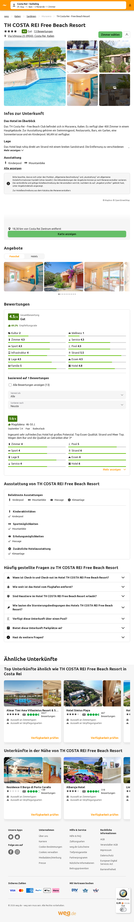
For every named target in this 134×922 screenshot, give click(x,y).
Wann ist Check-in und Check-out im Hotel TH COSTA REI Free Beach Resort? (61, 577)
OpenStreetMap (122, 200)
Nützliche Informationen (82, 863)
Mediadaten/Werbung (50, 857)
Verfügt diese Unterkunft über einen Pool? (40, 618)
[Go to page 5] (66, 294)
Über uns (43, 836)
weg (6, 16)
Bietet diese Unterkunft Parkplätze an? (37, 628)
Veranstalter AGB (109, 844)
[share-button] (126, 34)
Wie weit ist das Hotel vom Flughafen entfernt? (43, 586)
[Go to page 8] (71, 294)
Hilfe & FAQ (75, 836)
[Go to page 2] (60, 294)
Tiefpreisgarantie (78, 852)
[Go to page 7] (69, 294)
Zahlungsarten (77, 841)
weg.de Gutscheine (79, 847)
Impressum (105, 850)
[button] (35, 73)
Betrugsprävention (79, 868)
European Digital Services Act (108, 862)
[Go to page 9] (73, 294)
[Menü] (129, 890)
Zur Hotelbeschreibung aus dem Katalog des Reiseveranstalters (42, 190)
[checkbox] (10, 384)
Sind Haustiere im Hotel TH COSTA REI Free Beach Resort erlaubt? (55, 596)
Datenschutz (107, 855)
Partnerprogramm (78, 857)
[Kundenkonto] (130, 5)
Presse (42, 863)
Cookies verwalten (48, 852)
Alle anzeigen (12, 168)
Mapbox (108, 200)
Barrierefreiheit (108, 869)
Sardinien (31, 16)
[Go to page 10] (75, 294)
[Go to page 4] (64, 294)
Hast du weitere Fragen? (28, 637)
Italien (18, 16)
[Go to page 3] (62, 294)
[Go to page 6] (67, 294)
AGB (102, 839)
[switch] (123, 910)
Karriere (43, 841)
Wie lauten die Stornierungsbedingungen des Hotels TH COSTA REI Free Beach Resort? (63, 607)
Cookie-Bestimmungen (50, 847)
